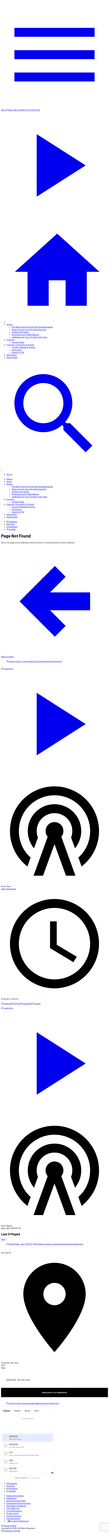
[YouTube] (11, 529)
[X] (10, 524)
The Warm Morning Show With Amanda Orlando (32, 327)
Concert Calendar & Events (23, 347)
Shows (9, 324)
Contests (10, 339)
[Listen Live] (54, 722)
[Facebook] (11, 521)
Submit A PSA (18, 352)
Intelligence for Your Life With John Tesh (29, 337)
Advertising (11, 355)
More (3, 1239)
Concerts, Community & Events (20, 344)
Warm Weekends (8, 889)
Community (17, 349)
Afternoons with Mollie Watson (25, 334)
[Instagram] (12, 526)
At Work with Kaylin (20, 332)
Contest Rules (18, 342)
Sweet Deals (11, 357)
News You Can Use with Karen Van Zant (29, 329)
